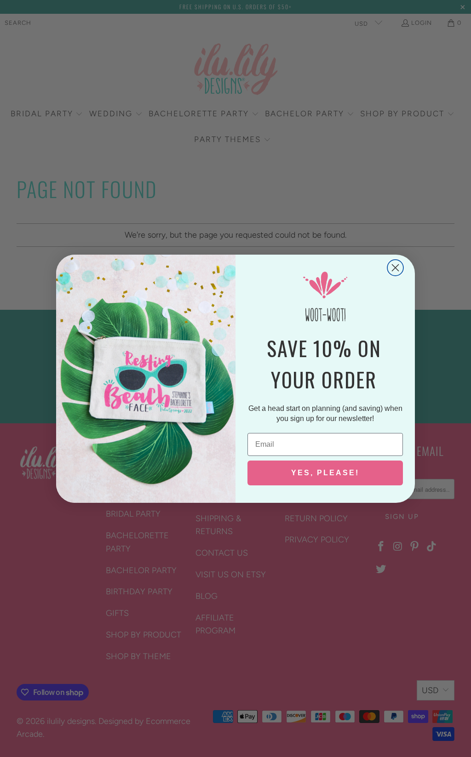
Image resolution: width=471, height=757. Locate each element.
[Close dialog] (395, 268)
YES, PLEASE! (325, 473)
